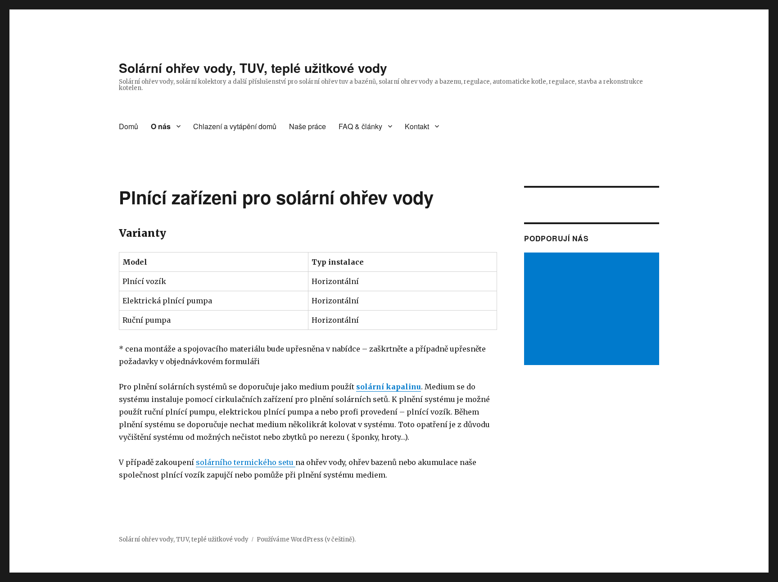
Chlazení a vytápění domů (234, 126)
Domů (128, 126)
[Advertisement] (592, 309)
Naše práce (307, 126)
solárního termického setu (245, 462)
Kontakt (417, 126)
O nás (161, 126)
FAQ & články (360, 126)
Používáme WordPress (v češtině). (306, 539)
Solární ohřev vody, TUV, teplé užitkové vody (253, 68)
